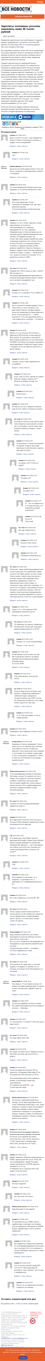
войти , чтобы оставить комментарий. (24, 1304)
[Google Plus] (16, 124)
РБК (20, 45)
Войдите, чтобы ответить (19, 146)
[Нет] (42, 1354)
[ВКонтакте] (4, 124)
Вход (40, 2)
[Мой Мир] (13, 124)
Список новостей (23, 16)
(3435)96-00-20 (6, 1338)
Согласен (23, 1358)
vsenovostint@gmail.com (19, 1338)
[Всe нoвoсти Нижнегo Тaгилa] (16, 14)
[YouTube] (6, 2)
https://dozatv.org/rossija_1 (19, 939)
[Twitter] (7, 124)
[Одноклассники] (10, 124)
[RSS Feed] (2, 2)
